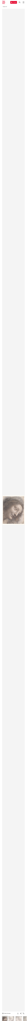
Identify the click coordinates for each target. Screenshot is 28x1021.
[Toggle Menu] (23, 2)
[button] (13, 510)
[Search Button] (19, 2)
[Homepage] (3, 2)
